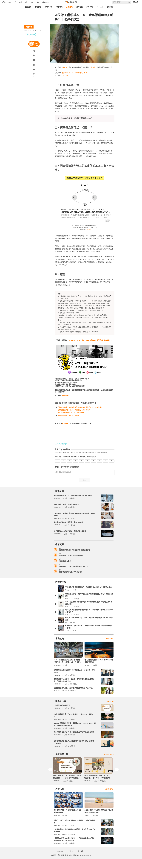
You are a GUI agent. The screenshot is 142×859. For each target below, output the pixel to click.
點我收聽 (65, 395)
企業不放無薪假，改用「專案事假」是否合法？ (74, 410)
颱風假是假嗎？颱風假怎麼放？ (68, 415)
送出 (84, 480)
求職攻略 (38, 7)
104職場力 (66, 424)
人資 (26, 34)
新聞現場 (89, 7)
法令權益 (79, 7)
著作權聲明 (81, 851)
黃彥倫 (93, 67)
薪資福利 (32, 34)
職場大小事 (48, 7)
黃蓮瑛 (64, 67)
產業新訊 (28, 7)
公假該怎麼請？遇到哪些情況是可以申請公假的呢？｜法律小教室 (80, 407)
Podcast (100, 7)
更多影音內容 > (109, 754)
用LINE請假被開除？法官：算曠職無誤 (71, 413)
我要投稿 (60, 851)
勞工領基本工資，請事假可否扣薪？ (74, 73)
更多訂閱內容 (109, 638)
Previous (50, 769)
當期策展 (109, 7)
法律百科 (65, 75)
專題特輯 (59, 7)
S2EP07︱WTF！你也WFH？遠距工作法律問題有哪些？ (90, 340)
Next (117, 769)
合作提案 (70, 851)
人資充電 (69, 7)
